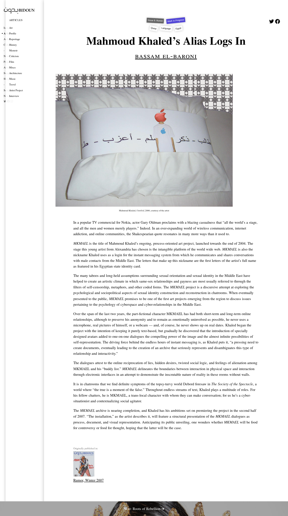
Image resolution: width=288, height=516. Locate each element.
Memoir (13, 50)
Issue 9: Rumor (155, 20)
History (13, 44)
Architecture (15, 73)
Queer (153, 28)
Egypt (179, 28)
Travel (12, 84)
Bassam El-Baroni (166, 55)
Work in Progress (176, 21)
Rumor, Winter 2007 (88, 480)
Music (12, 78)
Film (11, 61)
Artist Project (16, 90)
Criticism (14, 56)
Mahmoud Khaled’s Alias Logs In (166, 40)
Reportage (14, 39)
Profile (12, 33)
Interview (14, 96)
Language (166, 28)
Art (10, 27)
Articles (15, 20)
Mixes (12, 67)
